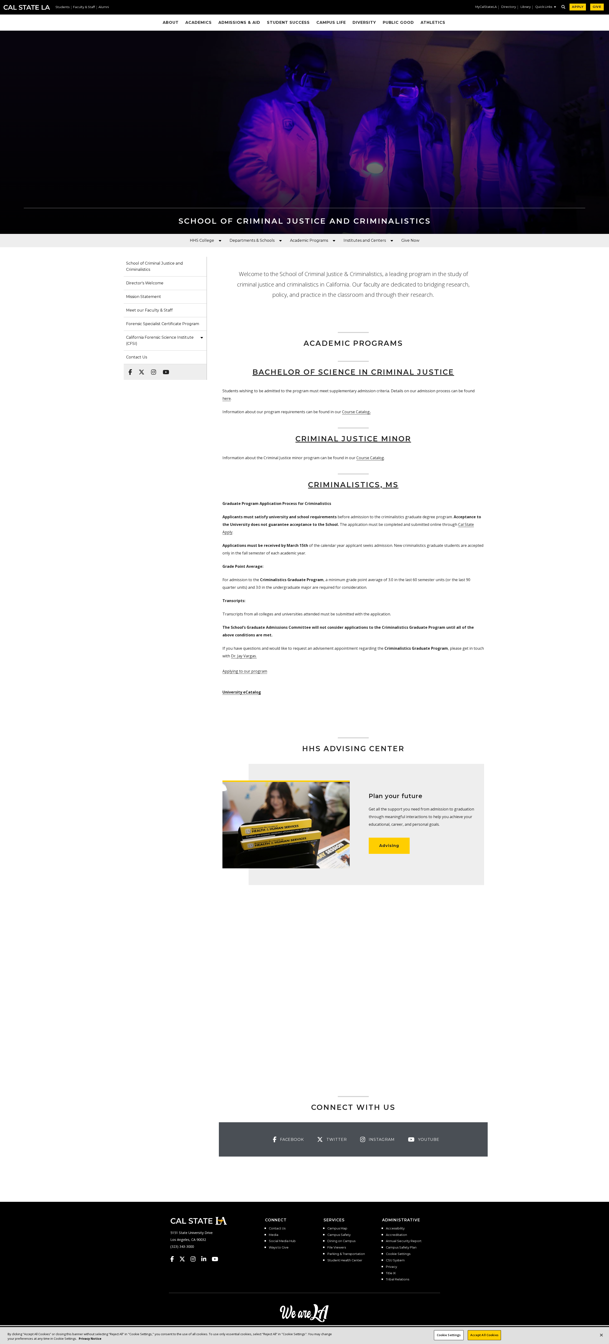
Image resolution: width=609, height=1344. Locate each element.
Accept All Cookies (484, 1335)
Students (62, 7)
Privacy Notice (90, 1339)
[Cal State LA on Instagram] (195, 1259)
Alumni (103, 7)
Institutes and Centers (365, 240)
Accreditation (396, 1235)
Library (526, 7)
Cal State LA (27, 7)
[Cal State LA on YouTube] (215, 1259)
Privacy (391, 1266)
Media (273, 1235)
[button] (545, 7)
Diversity (364, 22)
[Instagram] (152, 369)
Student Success (288, 22)
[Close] (601, 1335)
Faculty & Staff (84, 7)
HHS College (202, 240)
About (171, 22)
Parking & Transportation (346, 1254)
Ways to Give (279, 1247)
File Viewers (336, 1247)
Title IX (391, 1273)
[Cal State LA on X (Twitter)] (184, 1259)
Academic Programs (309, 240)
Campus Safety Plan (401, 1247)
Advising (389, 845)
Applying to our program (244, 671)
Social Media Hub (282, 1241)
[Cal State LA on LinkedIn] (206, 1259)
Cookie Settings (398, 1254)
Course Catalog (356, 411)
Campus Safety (339, 1235)
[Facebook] (129, 369)
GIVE (597, 7)
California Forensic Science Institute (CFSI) (160, 340)
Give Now (410, 240)
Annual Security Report (404, 1241)
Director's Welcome (144, 283)
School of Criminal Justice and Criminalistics (154, 266)
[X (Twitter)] (140, 369)
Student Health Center (344, 1260)
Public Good (398, 22)
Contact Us (136, 357)
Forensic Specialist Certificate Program (162, 324)
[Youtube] (164, 369)
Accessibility (395, 1228)
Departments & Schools (252, 240)
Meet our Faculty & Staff (149, 310)
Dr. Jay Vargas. (244, 656)
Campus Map (337, 1228)
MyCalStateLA (486, 7)
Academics (198, 22)
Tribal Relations (397, 1279)
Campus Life (331, 22)
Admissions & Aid (239, 22)
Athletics (433, 22)
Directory (508, 7)
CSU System (395, 1260)
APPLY (578, 7)
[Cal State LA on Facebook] (174, 1259)
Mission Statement (143, 296)
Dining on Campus (341, 1241)
